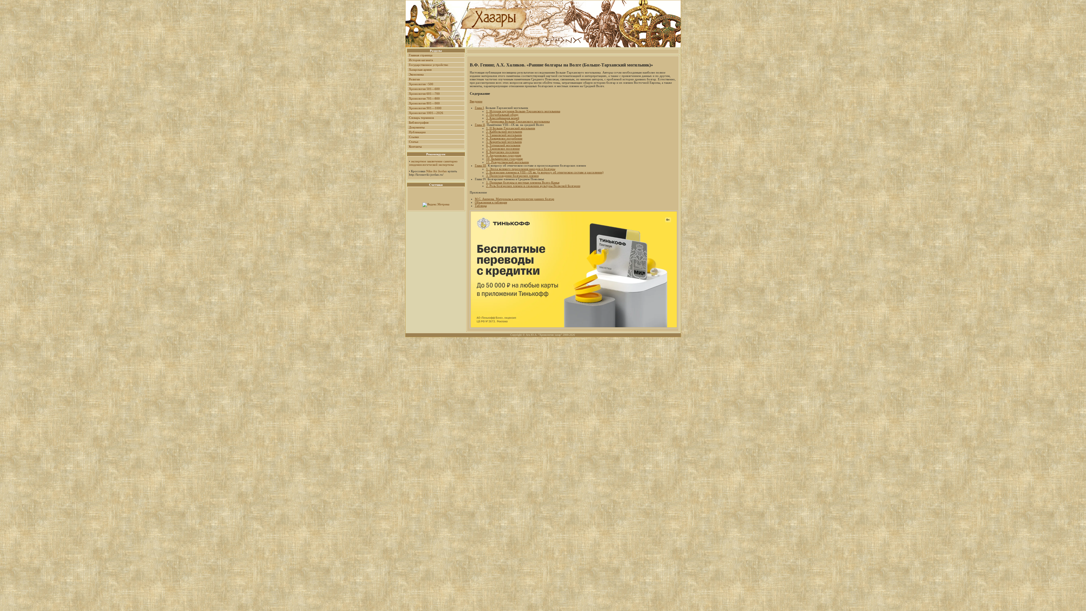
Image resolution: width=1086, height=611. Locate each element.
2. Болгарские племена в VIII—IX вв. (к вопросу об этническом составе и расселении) (545, 172)
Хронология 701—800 (424, 98)
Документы (417, 127)
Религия (414, 79)
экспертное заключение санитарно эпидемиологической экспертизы (433, 163)
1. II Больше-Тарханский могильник (510, 128)
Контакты (415, 146)
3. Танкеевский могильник (504, 135)
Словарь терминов (421, 117)
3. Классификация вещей (502, 118)
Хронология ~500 (421, 84)
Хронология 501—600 (424, 89)
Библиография (418, 122)
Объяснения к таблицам (491, 202)
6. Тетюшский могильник (503, 145)
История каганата (421, 60)
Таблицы (481, 205)
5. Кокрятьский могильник (504, 141)
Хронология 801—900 (424, 103)
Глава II (480, 124)
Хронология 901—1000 (425, 108)
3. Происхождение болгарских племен (512, 175)
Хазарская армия (420, 69)
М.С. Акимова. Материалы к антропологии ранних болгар (514, 199)
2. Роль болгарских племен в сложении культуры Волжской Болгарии (533, 186)
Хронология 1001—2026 (426, 113)
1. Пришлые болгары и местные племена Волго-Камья (522, 182)
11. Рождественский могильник (507, 162)
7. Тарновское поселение (503, 148)
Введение (476, 101)
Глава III (480, 165)
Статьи (413, 141)
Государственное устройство (428, 64)
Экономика (416, 74)
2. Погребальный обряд (502, 114)
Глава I (479, 107)
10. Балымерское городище (504, 158)
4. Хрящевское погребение (504, 138)
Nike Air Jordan (436, 171)
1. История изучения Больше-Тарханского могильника (523, 111)
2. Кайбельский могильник (504, 131)
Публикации (417, 132)
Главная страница (420, 55)
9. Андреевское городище (503, 155)
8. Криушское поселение (502, 152)
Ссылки (414, 137)
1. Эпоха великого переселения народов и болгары (520, 169)
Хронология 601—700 (424, 93)
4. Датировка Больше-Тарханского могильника (518, 121)
